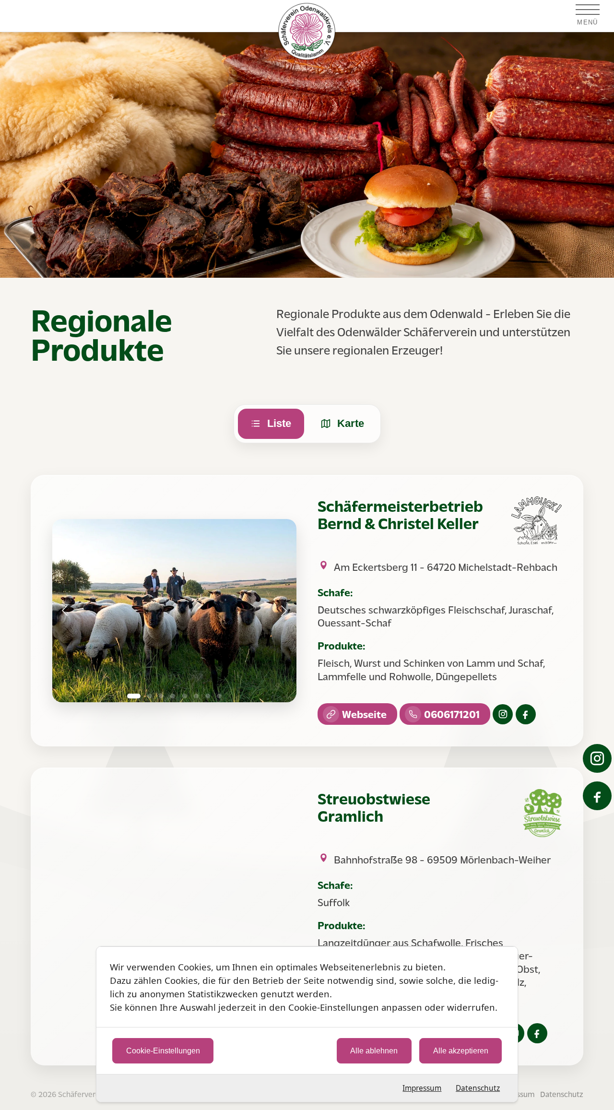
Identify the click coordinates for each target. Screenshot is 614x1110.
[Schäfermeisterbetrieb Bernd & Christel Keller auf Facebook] (526, 714)
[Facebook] (597, 795)
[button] (64, 610)
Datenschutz (478, 1088)
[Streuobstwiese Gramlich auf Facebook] (537, 1033)
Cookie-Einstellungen (163, 1051)
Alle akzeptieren (460, 1051)
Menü (587, 22)
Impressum (421, 1088)
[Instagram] (597, 758)
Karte (350, 423)
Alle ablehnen (374, 1051)
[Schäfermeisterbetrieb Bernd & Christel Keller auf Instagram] (503, 714)
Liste (279, 423)
